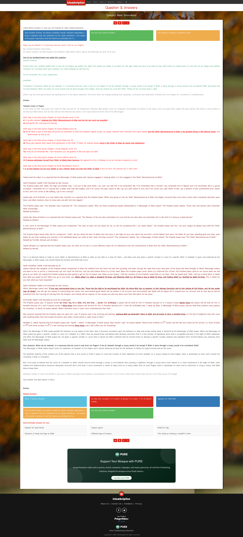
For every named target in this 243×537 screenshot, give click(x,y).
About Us (105, 504)
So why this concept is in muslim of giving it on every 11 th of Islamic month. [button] (121, 400)
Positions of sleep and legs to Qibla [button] (39, 433)
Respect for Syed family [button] (34, 427)
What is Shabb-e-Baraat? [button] (35, 399)
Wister (122, 521)
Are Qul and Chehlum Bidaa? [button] (103, 33)
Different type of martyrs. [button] (101, 433)
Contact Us (117, 504)
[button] (126, 2)
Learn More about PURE (121, 478)
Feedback (128, 504)
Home (88, 2)
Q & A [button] (102, 2)
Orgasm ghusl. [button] (97, 427)
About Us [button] (111, 2)
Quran (95, 2)
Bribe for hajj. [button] (163, 427)
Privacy (138, 504)
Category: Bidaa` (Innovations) (121, 16)
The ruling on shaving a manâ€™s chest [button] (174, 33)
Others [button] (119, 2)
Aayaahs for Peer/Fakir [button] (167, 399)
